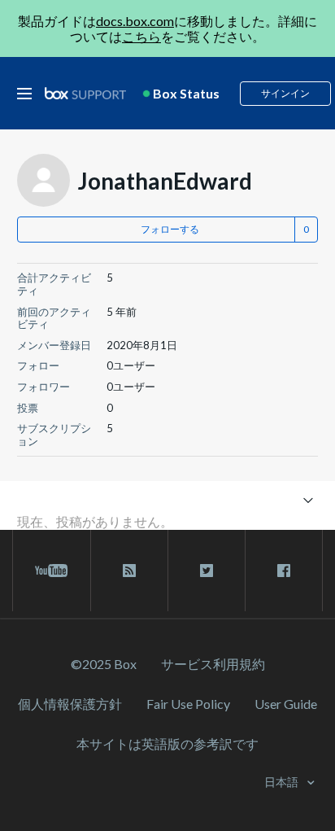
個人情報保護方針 (70, 703)
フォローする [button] (170, 229)
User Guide (286, 703)
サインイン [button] (285, 93)
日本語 (282, 782)
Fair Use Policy (188, 703)
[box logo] (85, 93)
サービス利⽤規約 (213, 663)
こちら (141, 36)
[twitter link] (206, 570)
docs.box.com (135, 20)
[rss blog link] (129, 570)
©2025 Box (104, 663)
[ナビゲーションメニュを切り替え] (308, 499)
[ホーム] (85, 94)
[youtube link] (51, 570)
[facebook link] (284, 570)
